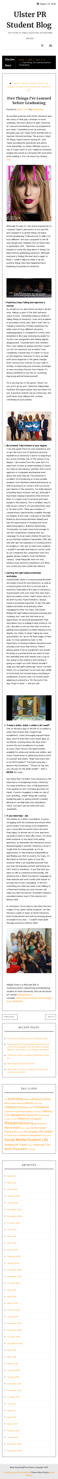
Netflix (28, 1128)
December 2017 (14, 1384)
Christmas (22, 1107)
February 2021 (13, 1196)
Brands (29, 1103)
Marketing (25, 1123)
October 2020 (13, 1223)
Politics (20, 1132)
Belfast (7, 1103)
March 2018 (12, 1363)
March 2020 (12, 1250)
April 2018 (11, 1357)
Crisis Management (15, 1115)
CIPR (30, 1107)
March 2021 (12, 1189)
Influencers (23, 1119)
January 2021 (13, 1203)
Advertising (15, 1099)
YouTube (31, 1149)
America (28, 1099)
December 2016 (14, 1444)
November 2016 (14, 1451)
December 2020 (14, 1209)
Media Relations (40, 1123)
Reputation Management (30, 1135)
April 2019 (11, 1296)
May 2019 (11, 1290)
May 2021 (11, 1176)
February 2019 (13, 1310)
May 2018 (11, 1350)
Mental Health (12, 1128)
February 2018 (13, 1370)
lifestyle (40, 83)
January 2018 (13, 1377)
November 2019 (14, 1276)
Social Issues (46, 1135)
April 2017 (11, 1417)
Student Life (21, 87)
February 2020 (13, 1256)
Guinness (7, 1119)
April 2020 (12, 1243)
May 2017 (11, 1410)
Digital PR (31, 1115)
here (8, 160)
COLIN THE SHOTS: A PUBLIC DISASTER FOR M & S (28, 1057)
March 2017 (12, 1424)
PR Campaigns (31, 1132)
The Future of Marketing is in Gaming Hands (27, 1038)
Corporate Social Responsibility (18, 1111)
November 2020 (14, 1216)
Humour (14, 1119)
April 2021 (11, 1183)
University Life (41, 1145)
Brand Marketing (18, 1103)
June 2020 (11, 1229)
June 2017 (11, 1404)
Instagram (36, 1119)
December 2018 (14, 1323)
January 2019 (13, 1317)
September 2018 (15, 1343)
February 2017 (13, 1430)
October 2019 (13, 1283)
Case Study (38, 1103)
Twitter (29, 1145)
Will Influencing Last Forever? (21, 1063)
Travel (23, 1144)
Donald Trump (43, 1115)
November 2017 (14, 1390)
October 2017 (13, 1397)
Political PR (10, 1132)
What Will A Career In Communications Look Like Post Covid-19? (27, 1071)
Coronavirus (41, 1107)
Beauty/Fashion (41, 1099)
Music (23, 1128)
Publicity (16, 1135)
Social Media (15, 1140)
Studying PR (34, 87)
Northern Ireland (38, 1128)
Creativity (46, 1111)
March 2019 (12, 1303)
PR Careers (46, 1131)
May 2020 (11, 1236)
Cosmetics (37, 1111)
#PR (5, 1099)
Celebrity (10, 1107)
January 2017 (13, 1437)
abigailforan (38, 109)
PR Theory (8, 1135)
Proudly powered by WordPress (16, 1472)
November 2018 (14, 1330)
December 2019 (14, 1270)
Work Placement (15, 1149)
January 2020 (13, 1263)
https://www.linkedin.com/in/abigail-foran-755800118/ (29, 999)
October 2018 (13, 1337)
